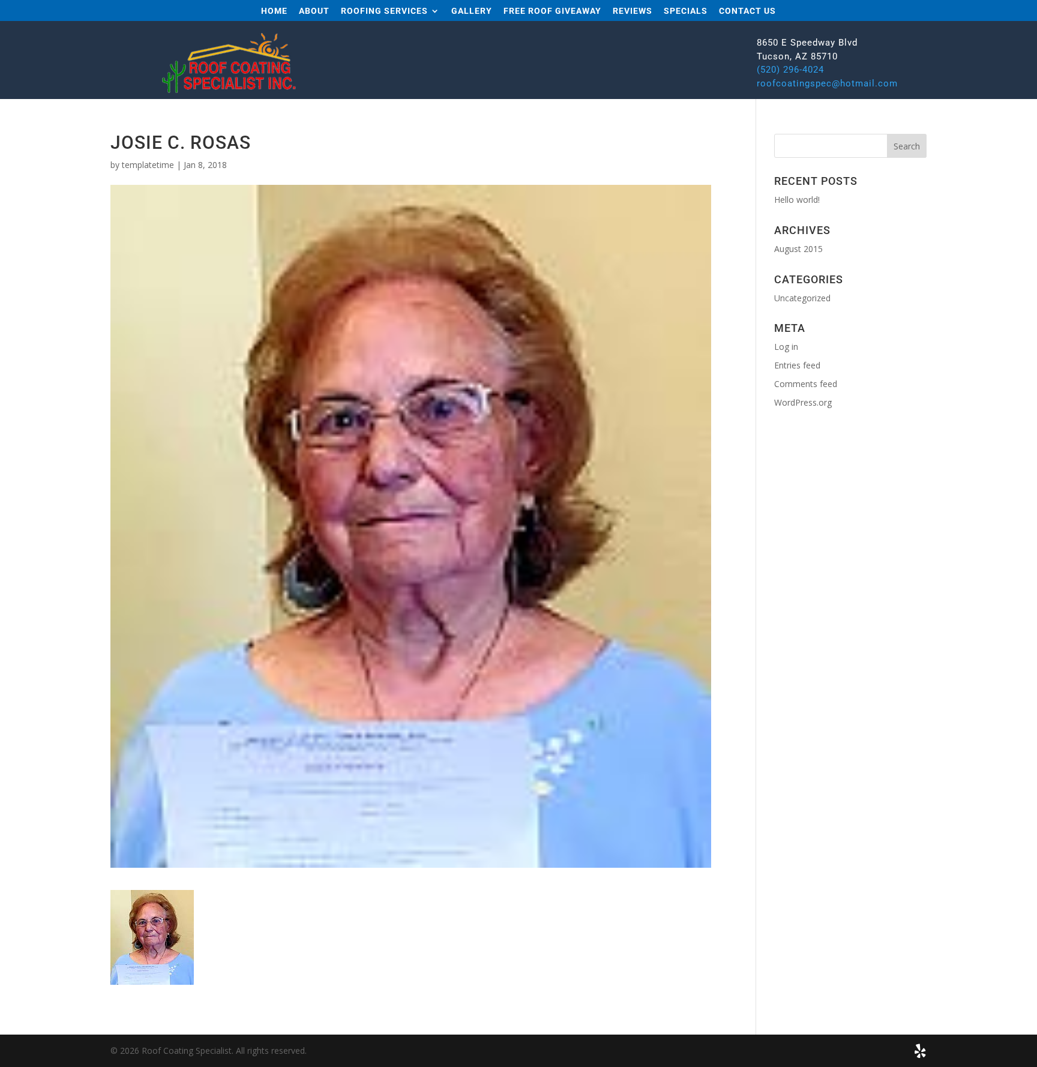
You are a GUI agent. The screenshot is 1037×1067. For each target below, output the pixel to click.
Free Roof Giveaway (552, 11)
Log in (786, 346)
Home (274, 11)
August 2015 (798, 248)
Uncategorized (802, 298)
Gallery (471, 11)
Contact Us (747, 11)
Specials (686, 11)
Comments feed (805, 383)
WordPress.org (803, 402)
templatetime (148, 164)
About (314, 11)
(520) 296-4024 (790, 69)
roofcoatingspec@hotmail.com (827, 83)
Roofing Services (384, 11)
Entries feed (797, 365)
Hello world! (797, 199)
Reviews (632, 11)
